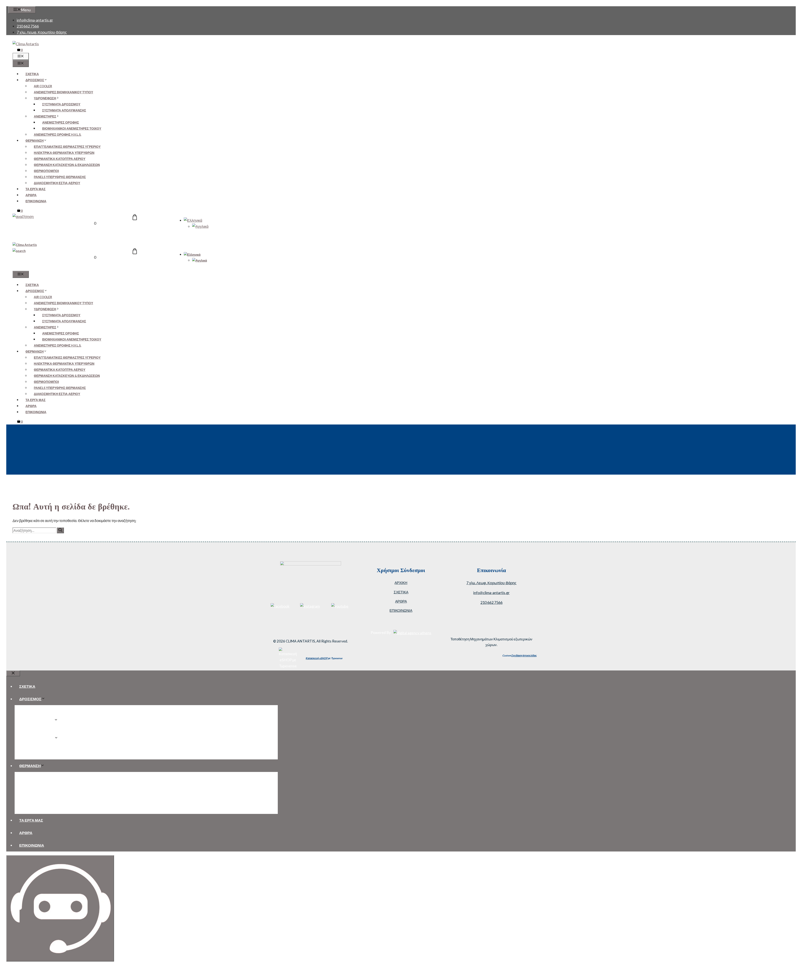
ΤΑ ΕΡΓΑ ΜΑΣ (35, 189)
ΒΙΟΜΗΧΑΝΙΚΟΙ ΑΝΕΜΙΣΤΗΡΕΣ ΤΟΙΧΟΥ (71, 128)
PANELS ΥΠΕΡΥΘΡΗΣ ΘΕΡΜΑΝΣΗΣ (60, 177)
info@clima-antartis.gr (35, 20)
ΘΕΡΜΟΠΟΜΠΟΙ (46, 171)
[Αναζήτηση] (60, 530)
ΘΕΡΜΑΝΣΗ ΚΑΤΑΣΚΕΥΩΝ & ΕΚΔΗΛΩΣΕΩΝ (67, 165)
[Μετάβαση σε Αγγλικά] (200, 226)
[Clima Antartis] (25, 245)
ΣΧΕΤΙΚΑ (32, 74)
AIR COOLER (43, 86)
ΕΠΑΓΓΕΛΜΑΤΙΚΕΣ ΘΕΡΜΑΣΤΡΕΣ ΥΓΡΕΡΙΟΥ (67, 146)
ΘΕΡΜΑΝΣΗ (34, 140)
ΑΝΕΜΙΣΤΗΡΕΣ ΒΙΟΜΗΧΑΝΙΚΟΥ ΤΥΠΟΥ (63, 92)
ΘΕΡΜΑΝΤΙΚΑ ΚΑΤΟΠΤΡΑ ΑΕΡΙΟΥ (59, 159)
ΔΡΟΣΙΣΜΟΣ (34, 80)
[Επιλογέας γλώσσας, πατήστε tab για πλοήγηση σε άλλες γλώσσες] (193, 220)
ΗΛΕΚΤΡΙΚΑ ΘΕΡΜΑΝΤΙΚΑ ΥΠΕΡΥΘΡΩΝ (64, 153)
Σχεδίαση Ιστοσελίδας (524, 655)
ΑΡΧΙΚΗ (401, 582)
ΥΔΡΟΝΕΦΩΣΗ (45, 98)
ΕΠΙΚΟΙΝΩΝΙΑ (35, 201)
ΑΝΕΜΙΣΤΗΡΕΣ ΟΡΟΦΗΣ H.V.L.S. (57, 134)
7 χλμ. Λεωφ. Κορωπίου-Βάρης (42, 32)
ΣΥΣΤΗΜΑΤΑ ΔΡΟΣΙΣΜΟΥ (61, 104)
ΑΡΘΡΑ (31, 195)
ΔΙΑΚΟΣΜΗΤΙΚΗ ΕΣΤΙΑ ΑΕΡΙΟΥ (57, 183)
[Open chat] (60, 908)
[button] (23, 216)
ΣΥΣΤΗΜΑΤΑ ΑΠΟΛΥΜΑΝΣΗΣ (64, 110)
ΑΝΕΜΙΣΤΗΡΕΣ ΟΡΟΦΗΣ (60, 122)
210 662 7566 (28, 26)
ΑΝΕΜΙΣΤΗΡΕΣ (45, 116)
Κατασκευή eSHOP (316, 658)
